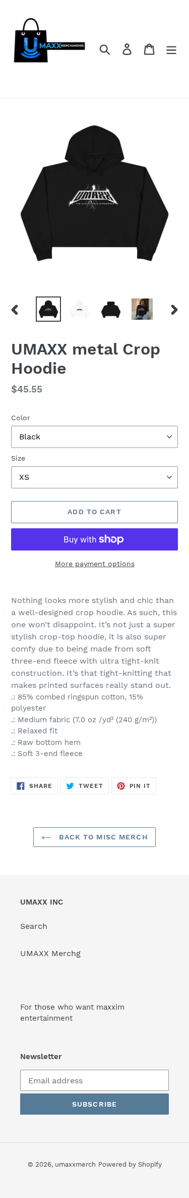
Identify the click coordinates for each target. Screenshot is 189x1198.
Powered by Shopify (130, 1164)
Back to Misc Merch (101, 837)
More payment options (95, 564)
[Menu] (171, 49)
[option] (48, 309)
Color (20, 418)
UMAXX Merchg (50, 953)
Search (33, 926)
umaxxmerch (75, 1164)
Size (18, 458)
